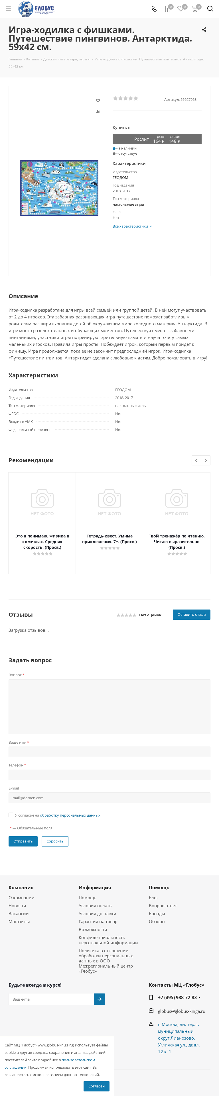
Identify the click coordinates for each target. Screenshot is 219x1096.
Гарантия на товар (98, 921)
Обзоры (157, 921)
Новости (17, 905)
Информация (95, 887)
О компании (22, 897)
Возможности (93, 929)
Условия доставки (97, 913)
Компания (21, 887)
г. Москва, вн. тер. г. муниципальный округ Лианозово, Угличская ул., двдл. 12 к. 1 (179, 1037)
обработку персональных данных (70, 815)
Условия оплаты (96, 905)
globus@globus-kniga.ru (181, 1011)
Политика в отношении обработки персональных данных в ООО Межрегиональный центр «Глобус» (106, 961)
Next (205, 461)
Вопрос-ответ (163, 905)
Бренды (157, 913)
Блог (153, 897)
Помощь (87, 897)
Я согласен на (57, 815)
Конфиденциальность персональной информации (108, 940)
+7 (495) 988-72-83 (177, 997)
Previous (196, 461)
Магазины (19, 921)
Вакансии (19, 913)
